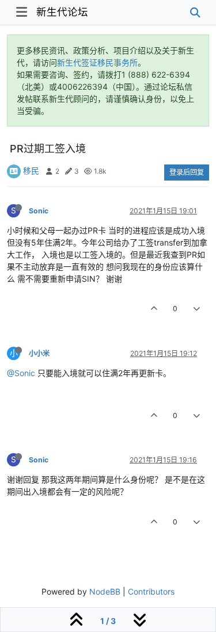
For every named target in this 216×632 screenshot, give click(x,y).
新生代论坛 (62, 12)
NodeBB (104, 591)
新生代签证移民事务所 (97, 62)
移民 (31, 170)
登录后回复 (186, 172)
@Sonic (21, 373)
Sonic (38, 210)
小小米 (39, 353)
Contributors (151, 591)
